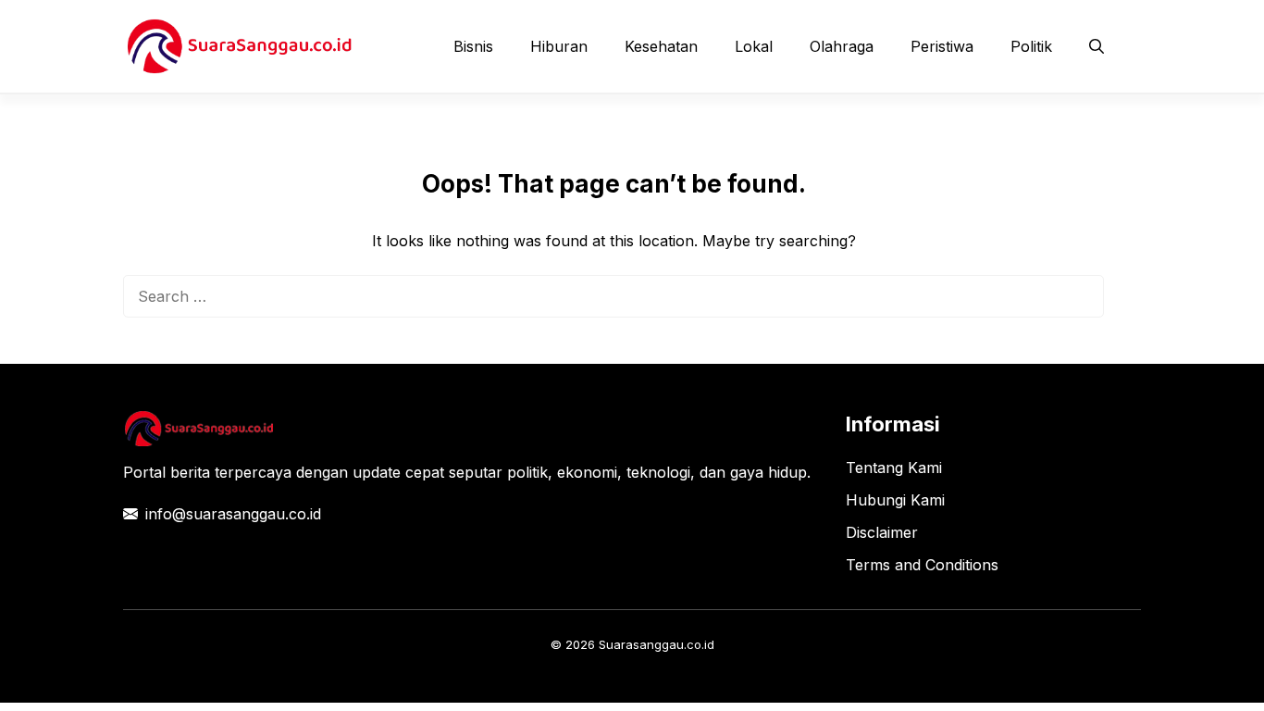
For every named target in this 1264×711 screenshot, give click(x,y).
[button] (1096, 46)
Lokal (754, 46)
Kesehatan (661, 46)
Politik (1031, 46)
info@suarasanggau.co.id (233, 514)
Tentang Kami (894, 467)
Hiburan (559, 46)
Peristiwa (942, 46)
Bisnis (473, 46)
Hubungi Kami (895, 500)
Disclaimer (882, 532)
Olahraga (842, 46)
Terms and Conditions (922, 564)
